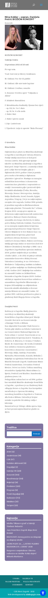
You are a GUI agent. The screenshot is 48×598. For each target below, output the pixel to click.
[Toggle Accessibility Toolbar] (43, 593)
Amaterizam (12, 456)
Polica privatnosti (31, 582)
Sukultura (10, 502)
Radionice (11, 498)
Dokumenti (17, 585)
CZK (8, 459)
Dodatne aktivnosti (15, 463)
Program (10, 490)
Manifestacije (12, 479)
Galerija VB (11, 471)
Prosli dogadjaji (13, 494)
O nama (16, 578)
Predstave (11, 486)
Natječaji (10, 482)
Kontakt (29, 585)
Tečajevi (10, 505)
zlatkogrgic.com (33, 595)
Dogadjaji (11, 467)
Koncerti (8, 23)
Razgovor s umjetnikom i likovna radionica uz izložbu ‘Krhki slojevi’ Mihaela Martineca (22, 554)
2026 (9, 452)
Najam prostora (12, 582)
